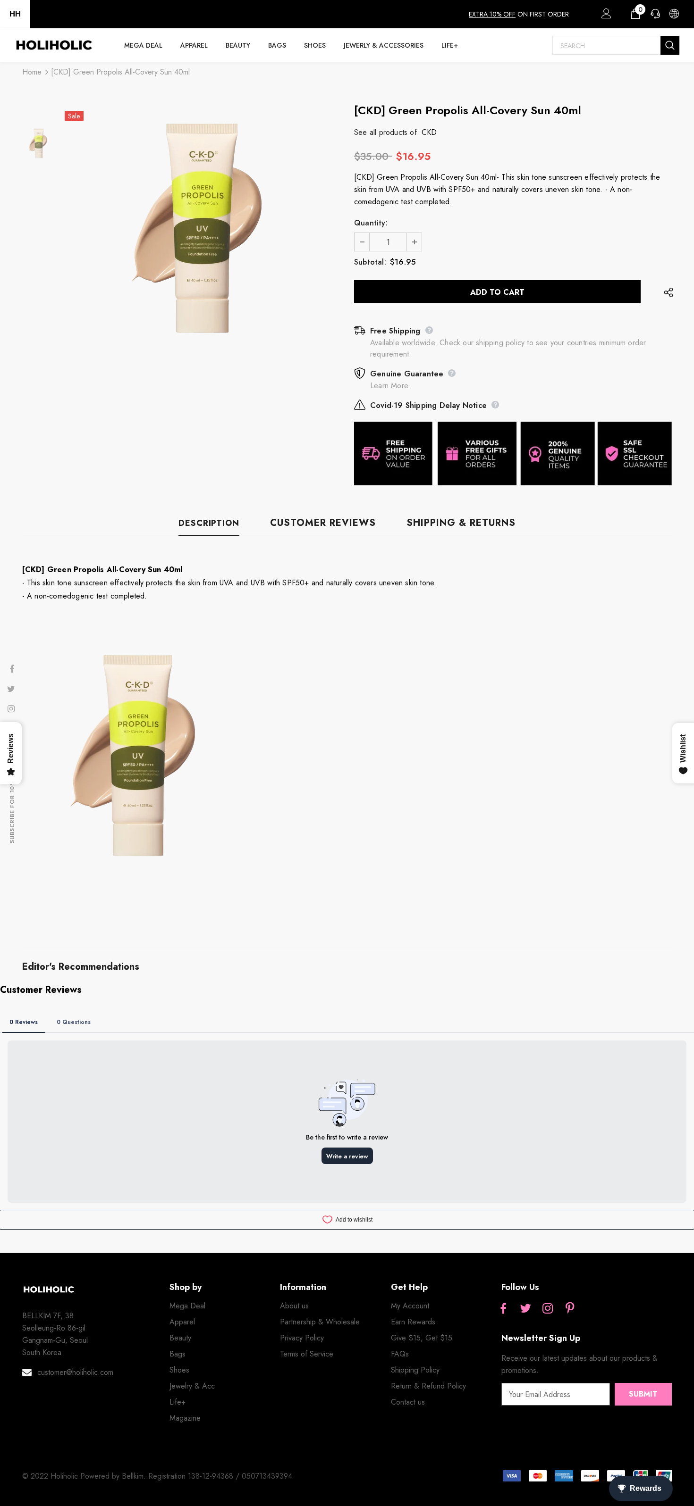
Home (32, 72)
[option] (202, 228)
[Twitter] (525, 1308)
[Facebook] (503, 1308)
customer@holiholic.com (75, 1372)
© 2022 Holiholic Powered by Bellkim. (85, 1476)
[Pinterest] (569, 1308)
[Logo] (53, 45)
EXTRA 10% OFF (492, 14)
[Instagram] (547, 1308)
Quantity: (371, 222)
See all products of (385, 132)
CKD (429, 132)
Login (604, 16)
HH (15, 13)
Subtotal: (370, 262)
